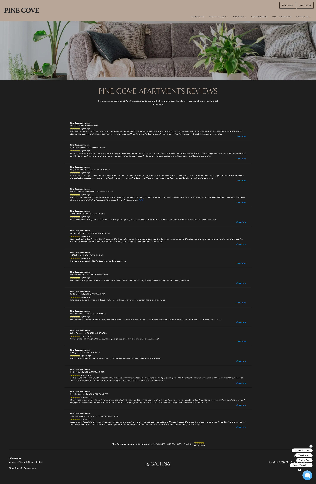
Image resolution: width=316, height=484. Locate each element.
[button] (287, 5)
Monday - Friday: (17, 461)
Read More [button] (241, 136)
